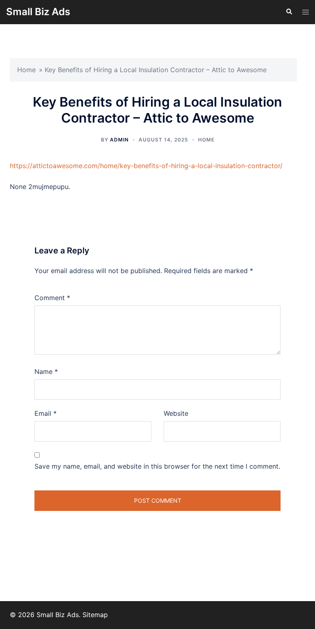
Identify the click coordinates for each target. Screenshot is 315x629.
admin (119, 140)
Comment (52, 298)
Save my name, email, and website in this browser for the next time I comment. (157, 466)
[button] (288, 12)
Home (26, 70)
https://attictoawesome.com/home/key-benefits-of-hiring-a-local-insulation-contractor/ (146, 166)
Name (46, 371)
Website (176, 413)
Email (45, 413)
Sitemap (95, 615)
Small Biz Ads (38, 12)
